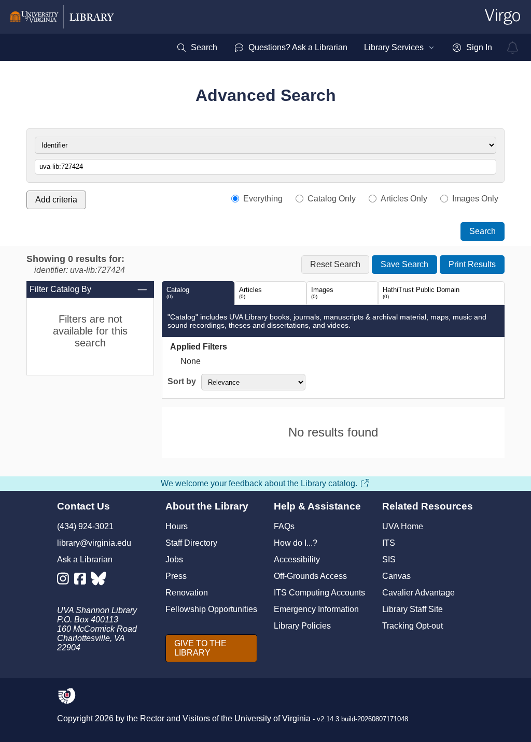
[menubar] (334, 47)
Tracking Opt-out (412, 625)
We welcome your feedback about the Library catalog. (259, 483)
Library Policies (302, 625)
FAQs (284, 526)
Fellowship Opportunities (211, 609)
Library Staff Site (412, 609)
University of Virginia (272, 718)
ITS (388, 543)
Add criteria (56, 199)
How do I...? (295, 543)
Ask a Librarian (85, 559)
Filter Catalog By (60, 289)
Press (176, 576)
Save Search (404, 264)
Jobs (174, 559)
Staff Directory (191, 543)
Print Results (472, 264)
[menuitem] (196, 47)
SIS (389, 559)
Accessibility (297, 559)
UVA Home (402, 526)
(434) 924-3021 (85, 526)
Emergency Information (316, 609)
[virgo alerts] (512, 47)
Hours (176, 526)
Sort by (181, 381)
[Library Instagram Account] (65, 580)
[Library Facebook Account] (82, 580)
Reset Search (335, 264)
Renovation (186, 592)
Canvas (396, 576)
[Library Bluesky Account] (99, 580)
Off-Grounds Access (310, 576)
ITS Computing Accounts (319, 592)
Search (482, 231)
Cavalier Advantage (418, 592)
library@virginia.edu (94, 543)
